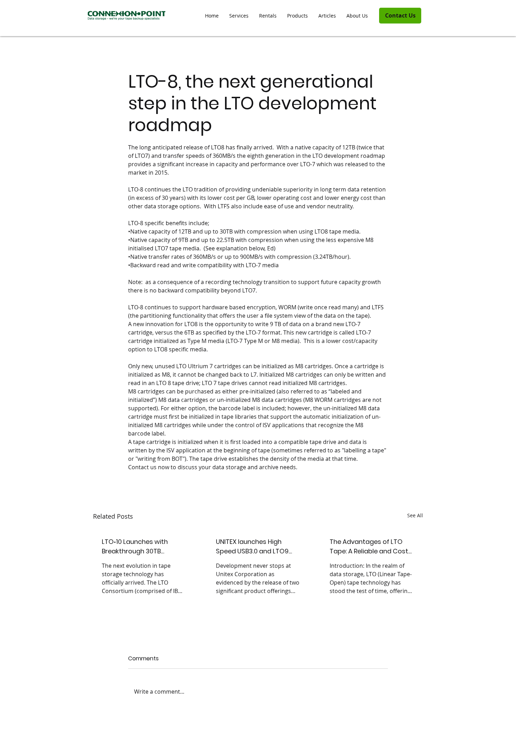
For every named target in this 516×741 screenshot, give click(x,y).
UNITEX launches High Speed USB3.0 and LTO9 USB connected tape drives (258, 546)
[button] (297, 16)
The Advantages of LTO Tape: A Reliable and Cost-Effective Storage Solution (370, 546)
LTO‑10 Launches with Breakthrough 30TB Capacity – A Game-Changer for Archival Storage (135, 546)
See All (415, 515)
